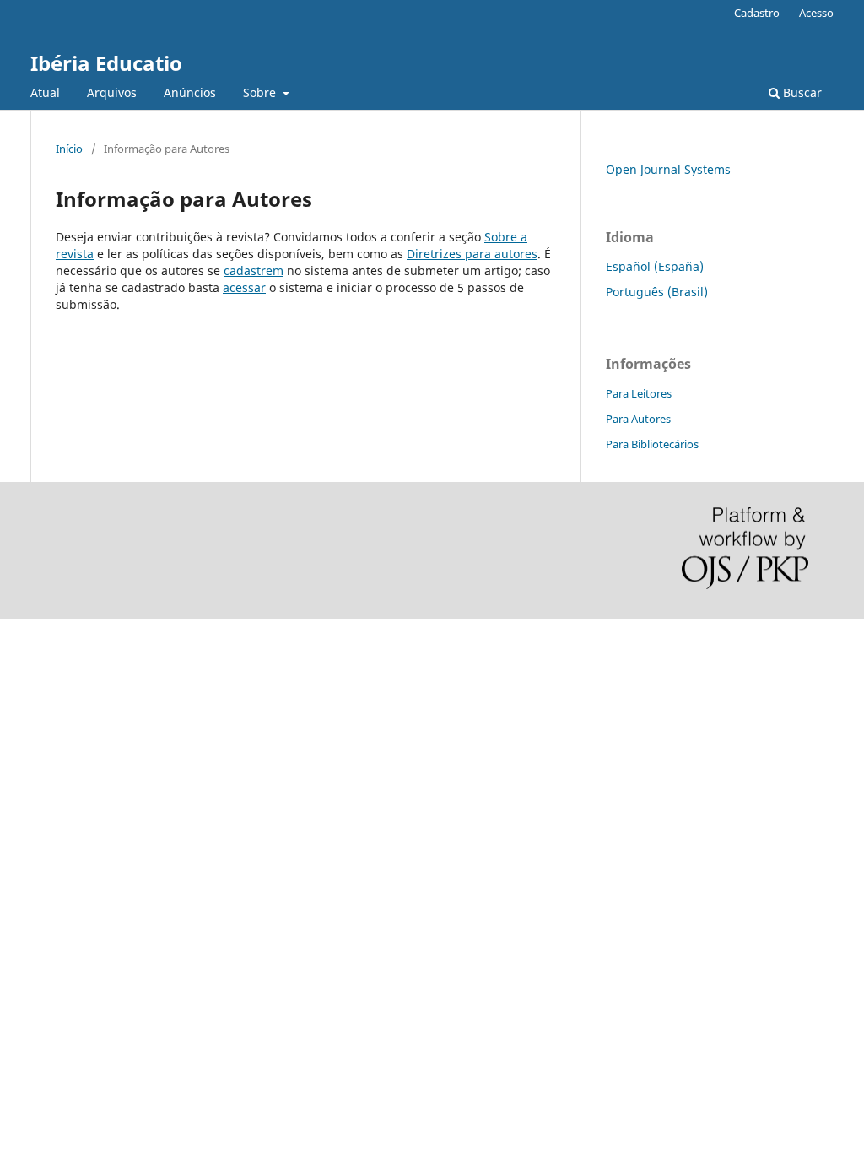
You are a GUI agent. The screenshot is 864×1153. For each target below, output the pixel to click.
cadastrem (254, 271)
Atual (45, 92)
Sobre (261, 92)
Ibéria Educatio (106, 63)
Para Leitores (639, 393)
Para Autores (638, 418)
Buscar (801, 92)
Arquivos (112, 92)
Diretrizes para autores (472, 254)
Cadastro (757, 12)
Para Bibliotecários (652, 444)
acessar (244, 287)
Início (69, 148)
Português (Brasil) (657, 292)
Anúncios (190, 92)
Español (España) (655, 266)
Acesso (816, 12)
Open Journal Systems (668, 169)
